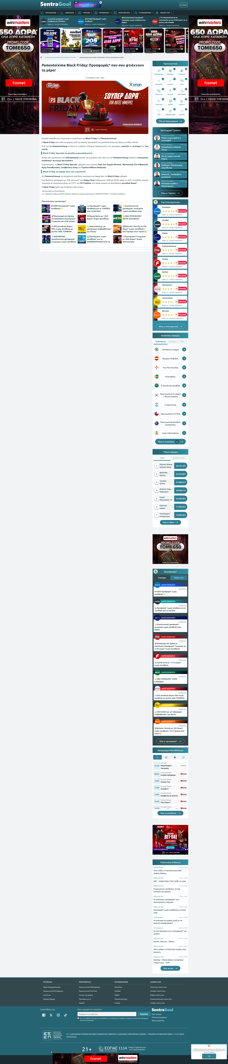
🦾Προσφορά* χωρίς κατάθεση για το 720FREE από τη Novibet (98, 208)
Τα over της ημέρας (86, 995)
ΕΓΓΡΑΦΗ (183, 5)
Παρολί (81, 1003)
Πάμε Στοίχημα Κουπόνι (52, 987)
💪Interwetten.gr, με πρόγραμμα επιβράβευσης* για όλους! (99, 229)
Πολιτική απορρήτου (159, 1017)
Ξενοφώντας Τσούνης (167, 135)
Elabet (165, 233)
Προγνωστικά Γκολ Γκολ (88, 991)
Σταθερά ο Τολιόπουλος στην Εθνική (171, 166)
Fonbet (165, 259)
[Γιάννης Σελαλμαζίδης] (157, 156)
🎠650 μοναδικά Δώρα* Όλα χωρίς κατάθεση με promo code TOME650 (62, 229)
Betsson (165, 311)
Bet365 (165, 272)
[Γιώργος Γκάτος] (157, 174)
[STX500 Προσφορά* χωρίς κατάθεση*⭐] (46, 209)
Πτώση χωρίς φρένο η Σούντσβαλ (171, 139)
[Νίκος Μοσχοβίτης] (157, 165)
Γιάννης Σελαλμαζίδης (167, 154)
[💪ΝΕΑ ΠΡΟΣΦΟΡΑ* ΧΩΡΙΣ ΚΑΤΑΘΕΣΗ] (117, 219)
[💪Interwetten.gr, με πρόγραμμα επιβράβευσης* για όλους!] (82, 229)
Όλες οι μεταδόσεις (168, 813)
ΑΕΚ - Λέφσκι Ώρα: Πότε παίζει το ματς (170, 881)
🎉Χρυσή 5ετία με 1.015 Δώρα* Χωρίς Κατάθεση (98, 217)
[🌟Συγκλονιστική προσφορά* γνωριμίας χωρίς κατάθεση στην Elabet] (117, 209)
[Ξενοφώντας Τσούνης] (157, 138)
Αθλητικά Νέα (158, 867)
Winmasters (167, 285)
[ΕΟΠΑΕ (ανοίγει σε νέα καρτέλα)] (122, 1049)
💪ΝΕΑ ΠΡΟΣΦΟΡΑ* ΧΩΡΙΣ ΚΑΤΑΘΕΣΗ (132, 217)
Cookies (212, 1052)
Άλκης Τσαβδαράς (166, 144)
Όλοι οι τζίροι (168, 522)
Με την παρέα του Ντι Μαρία (170, 157)
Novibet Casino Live (157, 991)
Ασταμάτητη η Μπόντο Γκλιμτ (171, 148)
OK (209, 1056)
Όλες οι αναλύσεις (168, 441)
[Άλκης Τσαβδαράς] (157, 147)
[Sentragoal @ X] (51, 1015)
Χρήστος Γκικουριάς (167, 181)
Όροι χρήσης (156, 1014)
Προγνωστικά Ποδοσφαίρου (89, 987)
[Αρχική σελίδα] (41, 57)
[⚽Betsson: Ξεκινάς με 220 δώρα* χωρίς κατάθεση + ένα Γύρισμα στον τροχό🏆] (117, 229)
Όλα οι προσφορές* (168, 741)
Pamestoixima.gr (169, 246)
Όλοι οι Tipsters (168, 193)
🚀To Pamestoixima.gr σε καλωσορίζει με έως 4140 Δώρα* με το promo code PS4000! (173, 19)
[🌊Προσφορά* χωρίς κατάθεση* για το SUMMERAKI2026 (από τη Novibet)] (82, 239)
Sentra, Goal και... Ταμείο (164, 941)
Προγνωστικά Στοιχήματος (53, 991)
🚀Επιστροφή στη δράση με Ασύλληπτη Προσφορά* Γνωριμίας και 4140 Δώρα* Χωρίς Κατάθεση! (63, 219)
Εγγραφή (144, 1014)
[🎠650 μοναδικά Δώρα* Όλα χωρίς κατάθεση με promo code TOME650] (46, 229)
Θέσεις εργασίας (158, 1020)
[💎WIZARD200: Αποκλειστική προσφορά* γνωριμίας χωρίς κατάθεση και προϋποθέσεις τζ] (46, 239)
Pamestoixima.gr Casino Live (161, 999)
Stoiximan (166, 207)
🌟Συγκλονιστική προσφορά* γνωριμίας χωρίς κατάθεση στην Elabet (134, 19)
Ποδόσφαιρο (158, 917)
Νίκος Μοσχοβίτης (166, 163)
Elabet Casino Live (157, 995)
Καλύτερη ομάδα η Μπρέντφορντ (169, 184)
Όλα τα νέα (168, 968)
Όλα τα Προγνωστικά (168, 121)
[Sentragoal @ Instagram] (58, 1015)
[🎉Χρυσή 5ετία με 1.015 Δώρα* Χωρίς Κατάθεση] (82, 219)
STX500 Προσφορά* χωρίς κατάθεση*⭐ (63, 207)
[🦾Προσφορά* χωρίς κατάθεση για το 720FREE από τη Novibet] (82, 209)
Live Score (47, 995)
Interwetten (167, 298)
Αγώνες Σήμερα (49, 999)
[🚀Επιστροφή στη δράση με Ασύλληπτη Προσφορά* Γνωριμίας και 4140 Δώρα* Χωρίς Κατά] (46, 219)
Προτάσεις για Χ (85, 999)
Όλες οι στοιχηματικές (169, 326)
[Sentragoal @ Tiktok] (65, 1015)
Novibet (165, 220)
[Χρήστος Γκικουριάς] (157, 184)
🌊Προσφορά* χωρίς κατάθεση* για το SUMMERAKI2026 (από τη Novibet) (98, 239)
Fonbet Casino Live (157, 1003)
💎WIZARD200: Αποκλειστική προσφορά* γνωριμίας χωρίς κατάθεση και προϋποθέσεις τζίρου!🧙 (63, 239)
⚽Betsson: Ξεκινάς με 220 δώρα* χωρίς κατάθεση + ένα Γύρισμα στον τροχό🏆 (135, 229)
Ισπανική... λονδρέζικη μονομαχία (171, 175)
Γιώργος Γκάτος (166, 172)
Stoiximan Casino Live (158, 987)
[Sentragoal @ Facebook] (43, 1015)
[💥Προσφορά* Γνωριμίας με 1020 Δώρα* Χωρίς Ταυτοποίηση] (117, 239)
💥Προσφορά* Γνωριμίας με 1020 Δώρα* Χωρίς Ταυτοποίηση (134, 239)
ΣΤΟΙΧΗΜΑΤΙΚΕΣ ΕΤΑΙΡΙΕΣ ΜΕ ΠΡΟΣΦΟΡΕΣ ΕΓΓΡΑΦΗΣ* (60, 57)
